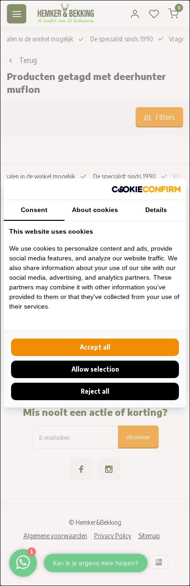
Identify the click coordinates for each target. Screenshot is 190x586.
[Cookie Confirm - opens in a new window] (146, 189)
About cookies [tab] (95, 209)
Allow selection (95, 369)
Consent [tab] (34, 209)
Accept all (95, 347)
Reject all (95, 391)
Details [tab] (156, 209)
